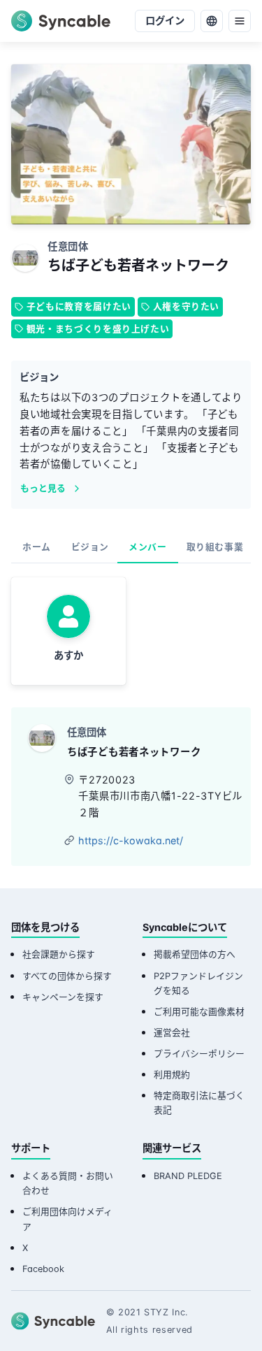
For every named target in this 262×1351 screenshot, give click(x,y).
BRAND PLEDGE (188, 1176)
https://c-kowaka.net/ (130, 840)
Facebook (43, 1269)
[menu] (239, 21)
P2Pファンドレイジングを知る (198, 983)
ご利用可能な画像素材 (199, 1011)
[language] (212, 21)
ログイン (164, 21)
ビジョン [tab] (90, 547)
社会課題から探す (58, 954)
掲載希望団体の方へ (194, 954)
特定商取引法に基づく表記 (199, 1102)
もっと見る (43, 488)
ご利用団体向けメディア (67, 1218)
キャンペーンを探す (62, 997)
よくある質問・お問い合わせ (67, 1183)
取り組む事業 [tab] (215, 547)
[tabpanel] (131, 631)
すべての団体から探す (67, 976)
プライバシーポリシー (199, 1053)
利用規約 (172, 1074)
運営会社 (172, 1032)
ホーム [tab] (36, 547)
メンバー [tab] (148, 547)
